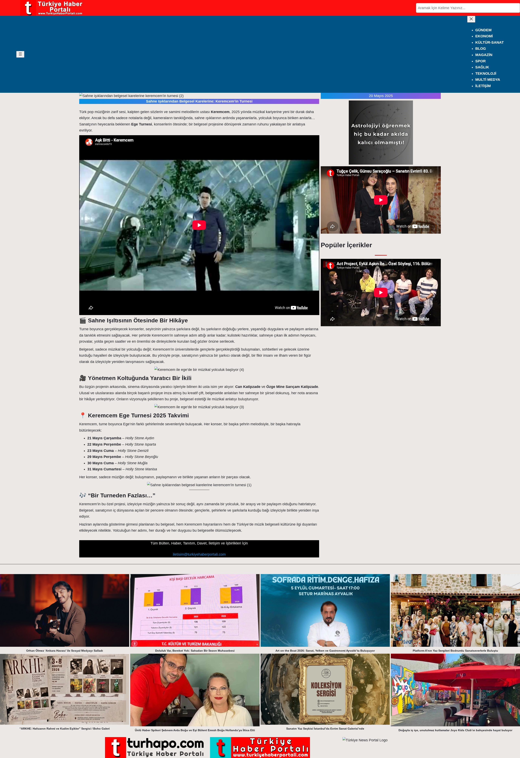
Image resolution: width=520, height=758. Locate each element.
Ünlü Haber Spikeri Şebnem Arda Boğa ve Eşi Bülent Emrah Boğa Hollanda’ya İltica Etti (195, 730)
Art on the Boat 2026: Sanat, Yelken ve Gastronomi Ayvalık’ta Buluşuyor (325, 650)
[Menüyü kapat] (471, 19)
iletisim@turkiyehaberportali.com (199, 554)
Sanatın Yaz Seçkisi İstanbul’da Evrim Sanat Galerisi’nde (325, 728)
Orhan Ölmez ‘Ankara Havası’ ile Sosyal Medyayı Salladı (64, 650)
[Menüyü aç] (20, 54)
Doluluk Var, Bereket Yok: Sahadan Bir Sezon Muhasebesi (195, 650)
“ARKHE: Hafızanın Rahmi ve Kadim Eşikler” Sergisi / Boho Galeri (65, 728)
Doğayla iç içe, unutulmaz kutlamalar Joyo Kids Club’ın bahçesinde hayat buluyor (455, 730)
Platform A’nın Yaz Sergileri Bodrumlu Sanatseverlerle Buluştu (455, 650)
